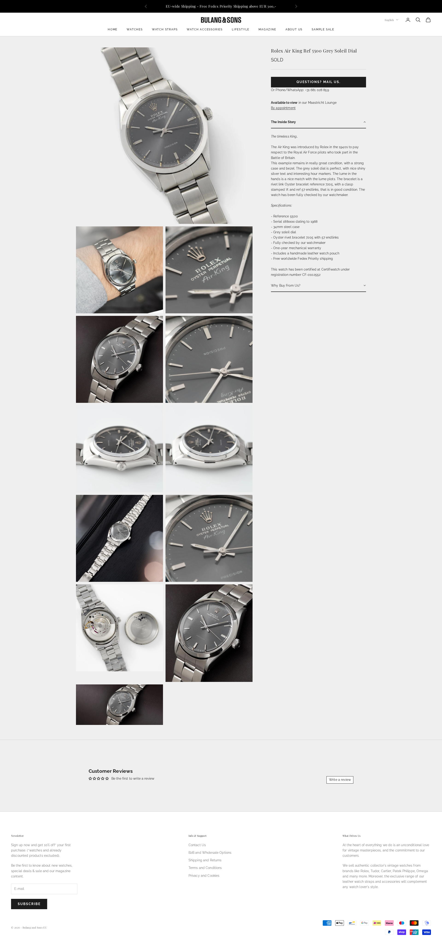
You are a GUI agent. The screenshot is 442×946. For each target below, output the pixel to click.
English (389, 19)
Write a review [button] (340, 780)
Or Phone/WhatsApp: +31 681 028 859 (300, 90)
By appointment (283, 108)
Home (112, 29)
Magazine (267, 29)
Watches (135, 29)
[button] (318, 122)
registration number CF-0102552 (295, 274)
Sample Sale (323, 29)
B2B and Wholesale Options (210, 852)
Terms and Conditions (205, 868)
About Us (293, 29)
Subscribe (29, 904)
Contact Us (197, 845)
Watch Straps (165, 29)
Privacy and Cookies (204, 875)
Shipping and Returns (205, 860)
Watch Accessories (205, 29)
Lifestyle (240, 29)
